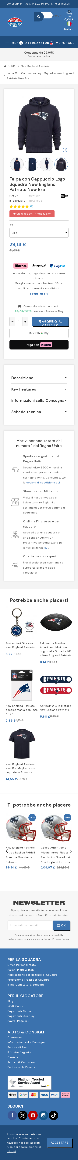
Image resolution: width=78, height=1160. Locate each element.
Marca (13, 195)
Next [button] (70, 851)
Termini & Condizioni (21, 1062)
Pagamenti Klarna (19, 1011)
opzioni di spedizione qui (43, 482)
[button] (21, 206)
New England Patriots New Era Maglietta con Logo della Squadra (21, 768)
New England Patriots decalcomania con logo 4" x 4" (22, 709)
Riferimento (17, 200)
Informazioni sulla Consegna (26, 1042)
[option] (21, 841)
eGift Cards (15, 1006)
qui (46, 547)
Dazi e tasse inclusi (39, 56)
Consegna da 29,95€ (39, 53)
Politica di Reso (18, 1047)
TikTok (53, 1115)
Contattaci (15, 1037)
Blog (10, 1001)
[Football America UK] (15, 21)
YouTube (33, 1115)
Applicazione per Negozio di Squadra (33, 974)
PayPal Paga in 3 (19, 1021)
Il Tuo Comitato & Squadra (26, 984)
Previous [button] (7, 851)
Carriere (13, 1057)
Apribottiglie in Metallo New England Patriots (55, 708)
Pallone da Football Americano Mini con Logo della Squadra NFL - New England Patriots (56, 649)
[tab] (39, 377)
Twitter (22, 1115)
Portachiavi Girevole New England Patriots (20, 645)
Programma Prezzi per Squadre (29, 979)
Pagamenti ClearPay (21, 1016)
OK (63, 925)
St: (11, 225)
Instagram (43, 1115)
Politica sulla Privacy (21, 1067)
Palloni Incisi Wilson (21, 969)
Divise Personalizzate (22, 965)
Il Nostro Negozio (19, 1052)
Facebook (12, 1115)
